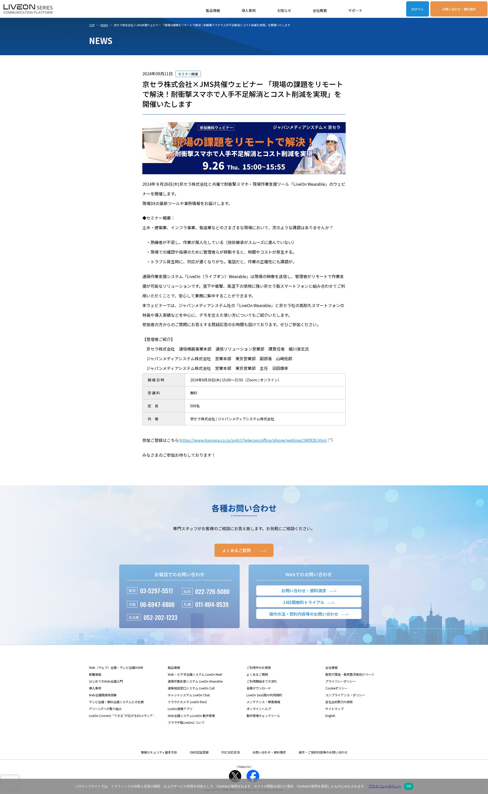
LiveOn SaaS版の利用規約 (264, 695)
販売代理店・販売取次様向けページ (349, 674)
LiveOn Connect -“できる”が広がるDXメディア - (122, 715)
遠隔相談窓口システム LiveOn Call (191, 688)
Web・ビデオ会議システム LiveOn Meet (195, 674)
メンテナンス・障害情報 (263, 702)
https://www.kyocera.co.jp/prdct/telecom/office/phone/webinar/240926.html (253, 440)
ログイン (417, 9)
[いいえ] (481, 786)
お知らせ (284, 10)
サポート (355, 10)
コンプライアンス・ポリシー (345, 695)
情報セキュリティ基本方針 (159, 752)
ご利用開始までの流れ (262, 681)
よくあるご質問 (257, 674)
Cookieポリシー (336, 688)
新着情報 (95, 674)
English (330, 715)
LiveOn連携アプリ (180, 708)
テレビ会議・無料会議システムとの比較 (116, 702)
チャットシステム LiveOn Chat (189, 695)
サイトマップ (334, 708)
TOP (92, 25)
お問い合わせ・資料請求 (459, 9)
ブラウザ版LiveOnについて (186, 722)
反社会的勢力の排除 (339, 702)
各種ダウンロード (259, 688)
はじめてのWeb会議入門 (106, 681)
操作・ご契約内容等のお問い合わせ (323, 752)
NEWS (104, 25)
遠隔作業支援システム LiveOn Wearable (195, 681)
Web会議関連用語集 (103, 695)
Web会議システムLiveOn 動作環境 (191, 715)
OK (408, 786)
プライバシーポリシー (340, 681)
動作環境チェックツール (263, 715)
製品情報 (213, 10)
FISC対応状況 (230, 752)
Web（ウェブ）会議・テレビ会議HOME (116, 667)
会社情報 (331, 667)
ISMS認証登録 (199, 752)
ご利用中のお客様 (259, 667)
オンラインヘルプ (259, 708)
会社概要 (320, 10)
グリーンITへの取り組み (105, 708)
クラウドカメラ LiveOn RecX (187, 702)
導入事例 (248, 10)
